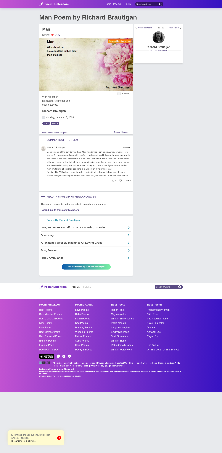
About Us (57, 363)
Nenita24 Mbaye (56, 147)
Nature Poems (83, 336)
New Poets (45, 327)
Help (131, 363)
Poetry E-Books (83, 349)
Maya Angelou (118, 314)
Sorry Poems (82, 340)
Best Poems (45, 310)
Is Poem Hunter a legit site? (163, 363)
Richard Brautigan (54, 111)
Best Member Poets (49, 332)
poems (55, 123)
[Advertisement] (45, 422)
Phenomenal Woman (158, 310)
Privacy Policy (97, 366)
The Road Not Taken (158, 318)
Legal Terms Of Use (115, 366)
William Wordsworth (121, 349)
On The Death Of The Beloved (163, 349)
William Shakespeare (122, 318)
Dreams (151, 327)
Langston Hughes (120, 327)
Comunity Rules (80, 366)
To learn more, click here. (23, 441)
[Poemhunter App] (46, 356)
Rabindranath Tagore (122, 345)
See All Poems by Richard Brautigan (86, 266)
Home (108, 4)
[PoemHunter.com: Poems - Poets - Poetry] (54, 4)
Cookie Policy (88, 363)
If (147, 340)
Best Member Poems (50, 314)
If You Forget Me (155, 323)
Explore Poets (46, 345)
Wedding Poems (84, 332)
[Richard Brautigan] (158, 37)
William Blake (118, 340)
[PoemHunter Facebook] (58, 356)
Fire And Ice (153, 345)
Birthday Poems (83, 327)
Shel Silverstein (119, 336)
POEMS (75, 287)
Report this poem (121, 132)
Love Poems (82, 310)
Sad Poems (81, 323)
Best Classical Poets (50, 336)
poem (46, 123)
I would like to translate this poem (60, 210)
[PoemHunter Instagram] (69, 356)
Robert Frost (117, 310)
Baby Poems (82, 314)
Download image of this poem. (55, 132)
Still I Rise (152, 314)
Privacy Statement (105, 363)
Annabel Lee (154, 332)
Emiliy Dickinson (120, 332)
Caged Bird (153, 336)
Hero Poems (82, 345)
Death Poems (82, 318)
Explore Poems (47, 340)
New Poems (45, 323)
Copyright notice (71, 363)
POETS (87, 287)
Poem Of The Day (48, 349)
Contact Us (122, 363)
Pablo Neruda (118, 323)
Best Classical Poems (51, 318)
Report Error (141, 363)
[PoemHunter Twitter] (64, 356)
